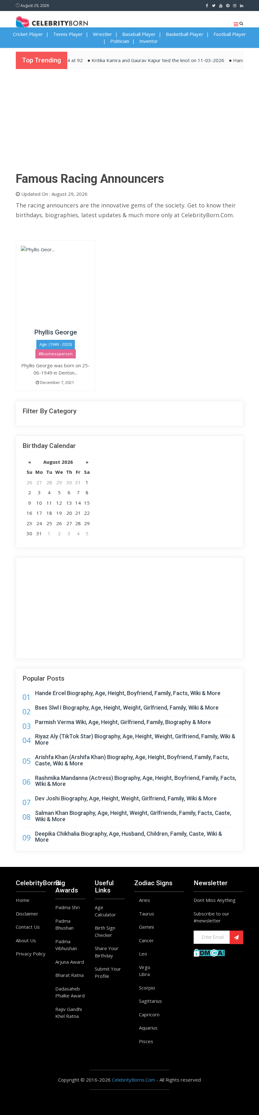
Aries (144, 900)
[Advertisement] (129, 122)
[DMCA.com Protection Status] (209, 952)
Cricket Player (28, 34)
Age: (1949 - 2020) (55, 344)
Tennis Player (68, 34)
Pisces (146, 1041)
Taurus (146, 913)
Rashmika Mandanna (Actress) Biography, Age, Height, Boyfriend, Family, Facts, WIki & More (135, 781)
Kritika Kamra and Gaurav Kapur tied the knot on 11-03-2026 (147, 60)
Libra (144, 974)
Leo (143, 953)
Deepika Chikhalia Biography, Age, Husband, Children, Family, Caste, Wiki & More (128, 836)
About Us (26, 940)
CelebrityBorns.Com (133, 1080)
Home (22, 900)
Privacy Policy (30, 953)
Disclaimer (27, 913)
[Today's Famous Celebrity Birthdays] (52, 22)
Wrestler (102, 34)
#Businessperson (56, 354)
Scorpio (147, 987)
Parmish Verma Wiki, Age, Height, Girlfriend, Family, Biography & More (123, 722)
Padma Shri (67, 907)
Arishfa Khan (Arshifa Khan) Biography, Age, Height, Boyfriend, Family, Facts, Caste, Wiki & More (132, 760)
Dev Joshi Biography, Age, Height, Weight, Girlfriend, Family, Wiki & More (126, 798)
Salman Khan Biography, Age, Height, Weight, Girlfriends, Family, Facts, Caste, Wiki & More (133, 816)
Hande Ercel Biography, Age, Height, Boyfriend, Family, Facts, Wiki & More (127, 693)
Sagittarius (150, 1001)
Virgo (144, 967)
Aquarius (148, 1028)
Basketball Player (184, 34)
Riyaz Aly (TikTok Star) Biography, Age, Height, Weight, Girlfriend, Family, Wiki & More (135, 739)
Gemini (146, 927)
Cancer (146, 940)
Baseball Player (139, 34)
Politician (119, 41)
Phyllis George (55, 332)
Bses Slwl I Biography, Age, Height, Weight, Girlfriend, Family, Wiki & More (127, 707)
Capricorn (149, 1014)
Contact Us (28, 927)
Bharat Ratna (69, 975)
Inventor (148, 41)
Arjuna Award (69, 962)
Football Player (230, 34)
